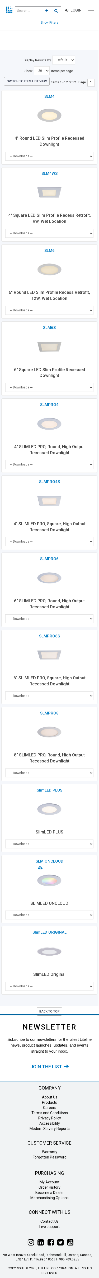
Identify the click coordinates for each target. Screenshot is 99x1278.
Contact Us (49, 1221)
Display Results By (37, 60)
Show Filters (49, 22)
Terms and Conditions (49, 1113)
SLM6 (49, 250)
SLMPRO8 (49, 713)
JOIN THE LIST (47, 1066)
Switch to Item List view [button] (27, 81)
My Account (49, 1182)
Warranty (49, 1152)
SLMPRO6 (49, 558)
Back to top (49, 1011)
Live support (49, 1227)
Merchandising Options (49, 1198)
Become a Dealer (49, 1192)
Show (28, 71)
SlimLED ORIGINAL (49, 932)
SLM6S (49, 327)
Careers (49, 1108)
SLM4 (49, 96)
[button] (46, 10)
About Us (49, 1097)
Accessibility (49, 1123)
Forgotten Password (50, 1157)
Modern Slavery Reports (50, 1129)
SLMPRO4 (49, 404)
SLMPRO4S (49, 481)
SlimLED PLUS (49, 790)
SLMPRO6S (49, 636)
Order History (49, 1187)
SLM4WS (49, 173)
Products (49, 1102)
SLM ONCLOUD (49, 861)
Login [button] (75, 10)
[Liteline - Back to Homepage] (9, 10)
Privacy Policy (49, 1118)
